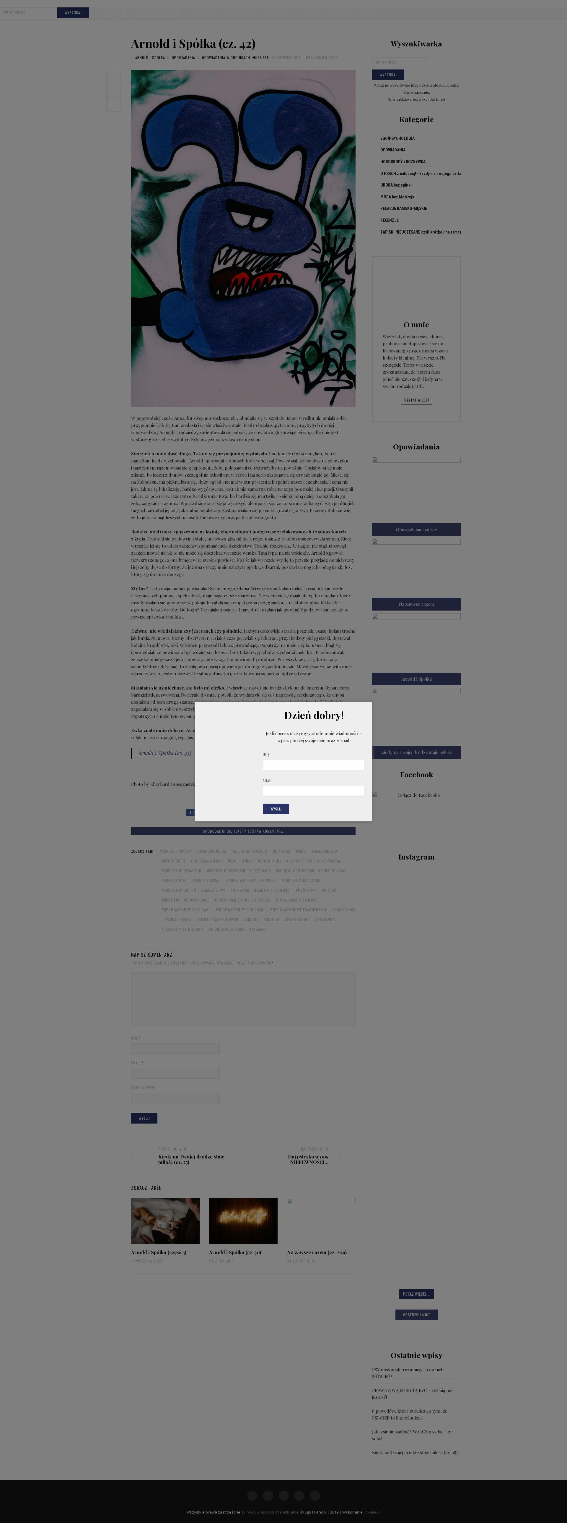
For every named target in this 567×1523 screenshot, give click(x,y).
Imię (266, 754)
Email (267, 780)
